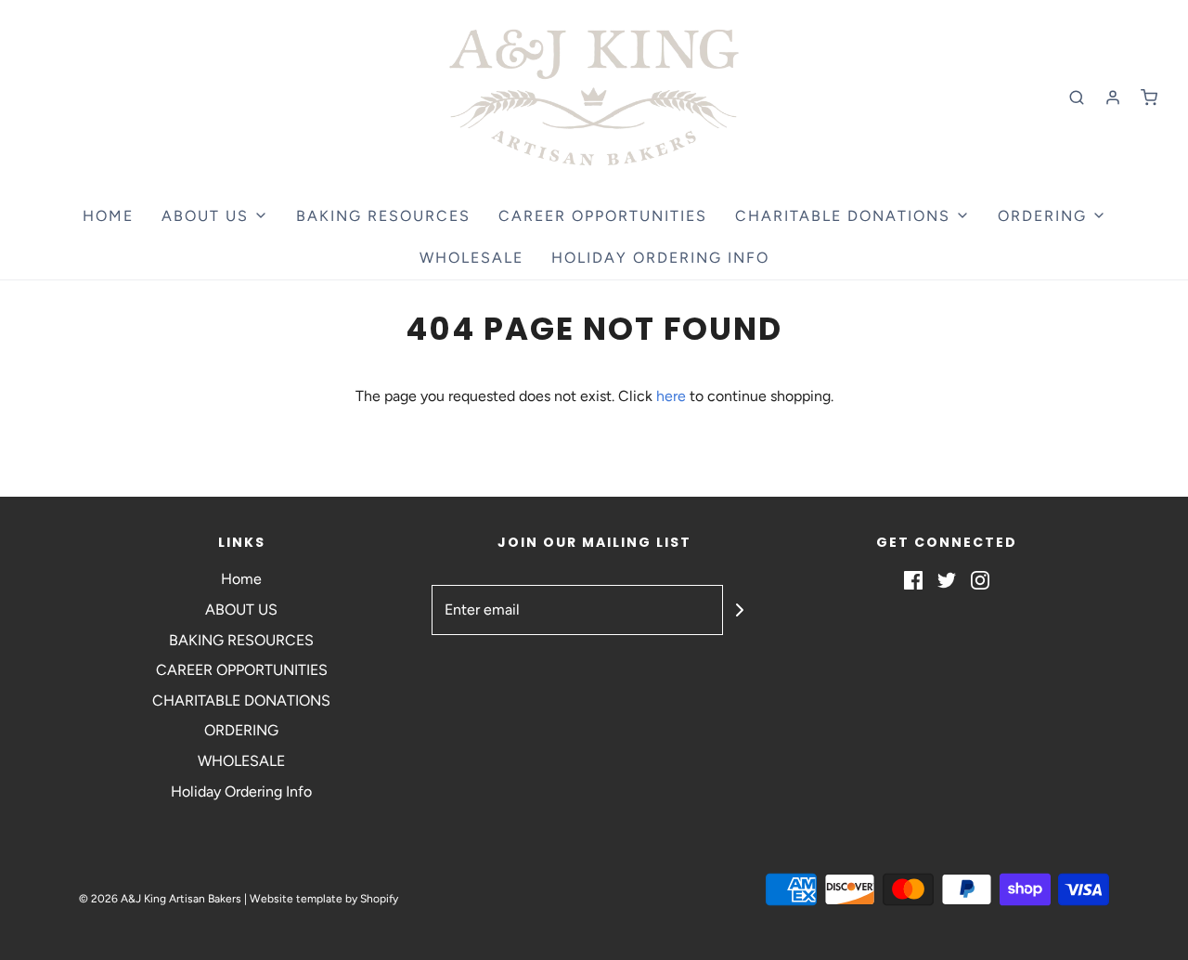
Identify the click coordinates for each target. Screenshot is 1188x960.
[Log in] (1113, 97)
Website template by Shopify (324, 898)
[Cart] (1149, 97)
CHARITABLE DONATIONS (241, 700)
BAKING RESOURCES (383, 216)
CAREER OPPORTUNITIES (602, 216)
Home (108, 216)
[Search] (1076, 97)
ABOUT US (241, 609)
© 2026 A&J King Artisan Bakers (161, 898)
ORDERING (241, 730)
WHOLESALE (471, 257)
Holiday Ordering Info (660, 257)
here (671, 396)
